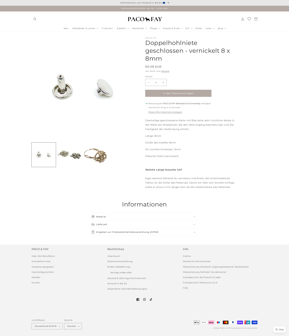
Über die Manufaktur (43, 256)
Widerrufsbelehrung (118, 266)
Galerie (187, 256)
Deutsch (71, 326)
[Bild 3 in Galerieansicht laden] (95, 155)
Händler (36, 277)
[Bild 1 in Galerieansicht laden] (44, 155)
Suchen (36, 282)
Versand (165, 71)
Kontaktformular (41, 261)
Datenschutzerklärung (120, 261)
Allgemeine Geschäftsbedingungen (127, 288)
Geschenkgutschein (43, 272)
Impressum (113, 256)
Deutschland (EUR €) (46, 326)
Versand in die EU (117, 283)
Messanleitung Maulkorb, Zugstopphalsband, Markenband (215, 266)
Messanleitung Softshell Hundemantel (204, 272)
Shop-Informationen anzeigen (165, 112)
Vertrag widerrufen (121, 272)
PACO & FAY (225, 328)
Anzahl (148, 76)
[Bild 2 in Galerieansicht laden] (69, 155)
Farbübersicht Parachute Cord (200, 282)
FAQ (185, 288)
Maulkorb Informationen (197, 261)
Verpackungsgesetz (43, 266)
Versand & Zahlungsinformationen (126, 278)
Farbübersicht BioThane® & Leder (202, 277)
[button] (35, 19)
